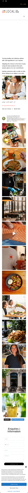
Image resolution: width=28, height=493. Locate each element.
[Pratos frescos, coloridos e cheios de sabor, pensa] (14, 282)
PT (21, 4)
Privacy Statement (16, 491)
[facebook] (3, 1)
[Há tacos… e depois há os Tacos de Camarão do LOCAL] (14, 332)
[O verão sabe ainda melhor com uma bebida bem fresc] (14, 405)
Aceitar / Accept (14, 484)
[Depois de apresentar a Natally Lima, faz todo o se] (14, 381)
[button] (26, 467)
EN (25, 4)
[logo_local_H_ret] (10, 10)
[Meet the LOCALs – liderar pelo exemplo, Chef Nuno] (14, 184)
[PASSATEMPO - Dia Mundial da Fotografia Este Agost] (14, 135)
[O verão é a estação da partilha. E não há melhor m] (14, 307)
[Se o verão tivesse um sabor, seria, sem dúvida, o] (14, 233)
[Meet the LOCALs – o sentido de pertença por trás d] (14, 356)
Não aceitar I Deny (14, 488)
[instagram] (6, 1)
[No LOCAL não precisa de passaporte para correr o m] (14, 160)
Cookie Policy (10, 491)
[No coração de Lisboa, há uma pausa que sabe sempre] (14, 209)
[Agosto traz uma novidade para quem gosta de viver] (14, 258)
